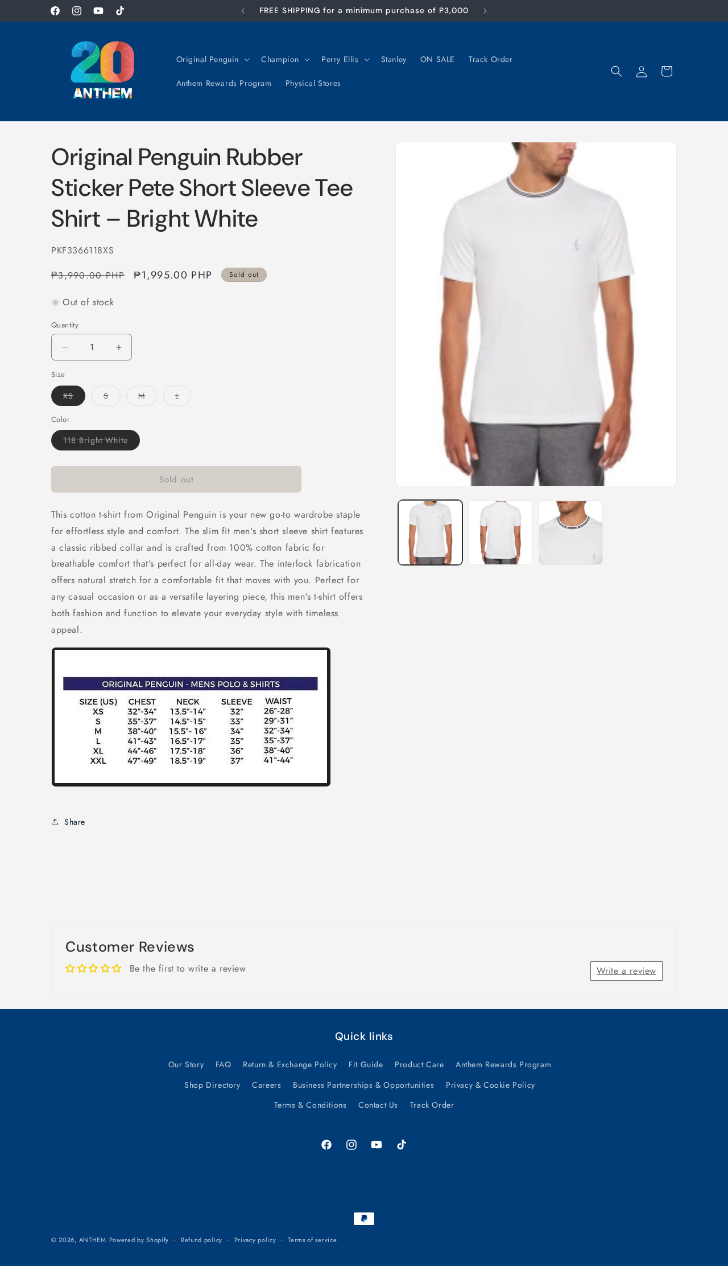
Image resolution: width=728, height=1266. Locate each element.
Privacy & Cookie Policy (490, 1084)
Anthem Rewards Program (503, 1064)
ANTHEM (92, 1239)
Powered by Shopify (139, 1239)
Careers (266, 1084)
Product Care (419, 1064)
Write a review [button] (626, 971)
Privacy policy (255, 1239)
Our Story (186, 1064)
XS (74, 398)
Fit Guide (366, 1064)
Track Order (432, 1105)
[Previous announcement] (242, 11)
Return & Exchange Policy (290, 1064)
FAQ (223, 1064)
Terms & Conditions (310, 1105)
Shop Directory (212, 1084)
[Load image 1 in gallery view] (430, 533)
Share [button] (74, 821)
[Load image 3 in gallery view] (571, 533)
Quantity (64, 324)
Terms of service (312, 1239)
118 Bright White (101, 442)
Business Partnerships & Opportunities (363, 1084)
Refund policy (201, 1239)
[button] (212, 59)
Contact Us (378, 1105)
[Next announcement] (485, 11)
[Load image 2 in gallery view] (500, 533)
